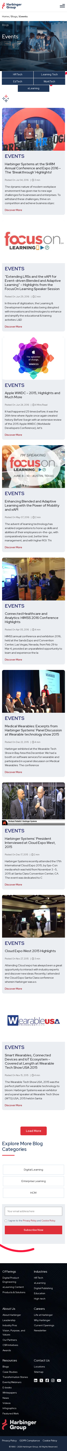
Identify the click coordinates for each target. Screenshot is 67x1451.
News (6, 1397)
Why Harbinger (42, 1320)
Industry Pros (10, 1325)
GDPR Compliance (29, 1440)
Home (5, 16)
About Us (8, 1309)
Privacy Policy (30, 1220)
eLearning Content (13, 1287)
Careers (39, 1309)
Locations (39, 1366)
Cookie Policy (48, 1220)
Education (39, 1293)
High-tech (39, 1298)
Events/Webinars (12, 1382)
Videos (6, 1403)
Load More (33, 1131)
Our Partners (10, 1339)
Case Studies (10, 1371)
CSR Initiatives (10, 1345)
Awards (7, 1350)
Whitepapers (10, 1392)
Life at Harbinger (43, 1314)
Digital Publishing (43, 1288)
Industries (40, 1271)
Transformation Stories (15, 1377)
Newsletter (40, 1330)
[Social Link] (35, 1380)
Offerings (9, 1271)
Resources (9, 1360)
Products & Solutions (14, 1292)
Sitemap (38, 1371)
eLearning (40, 1282)
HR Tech (38, 1277)
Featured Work (11, 1413)
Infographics (9, 1408)
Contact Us (42, 1360)
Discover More (13, 210)
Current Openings (44, 1325)
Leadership (9, 1320)
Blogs (14, 16)
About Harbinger (12, 1314)
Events (14, 156)
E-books (7, 1387)
